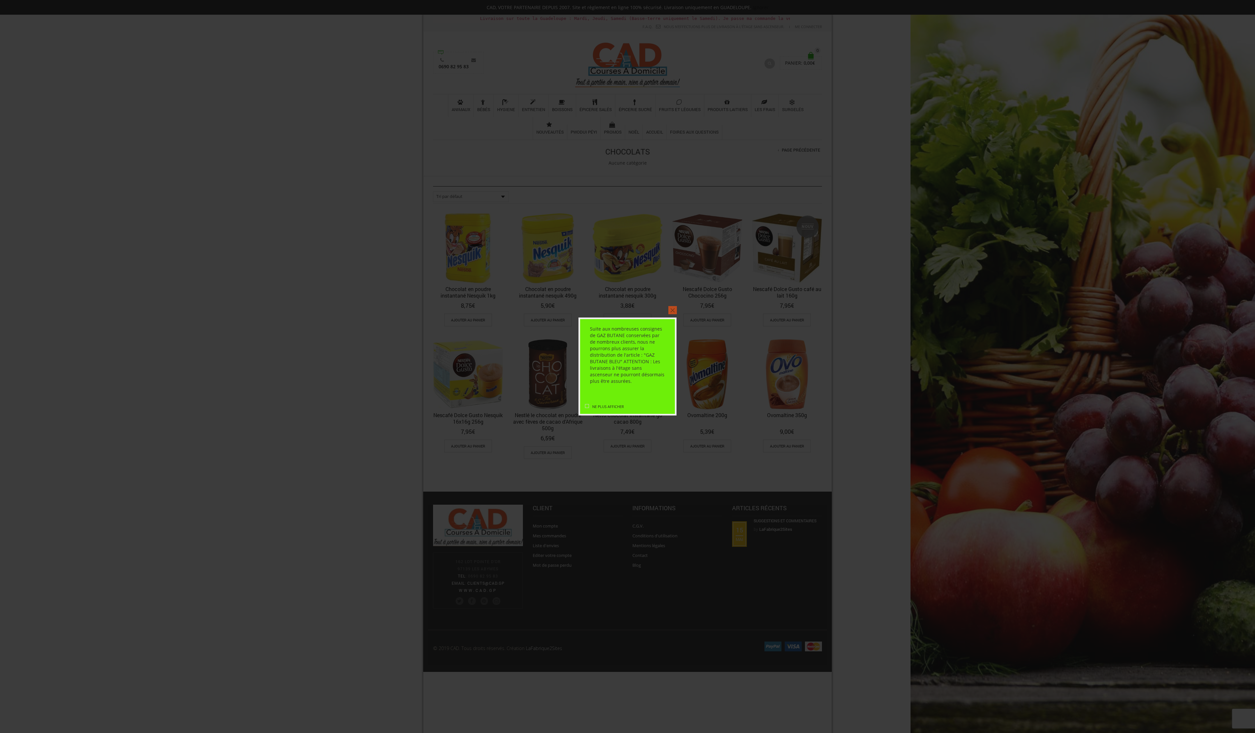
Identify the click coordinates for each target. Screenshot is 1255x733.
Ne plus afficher (608, 406)
